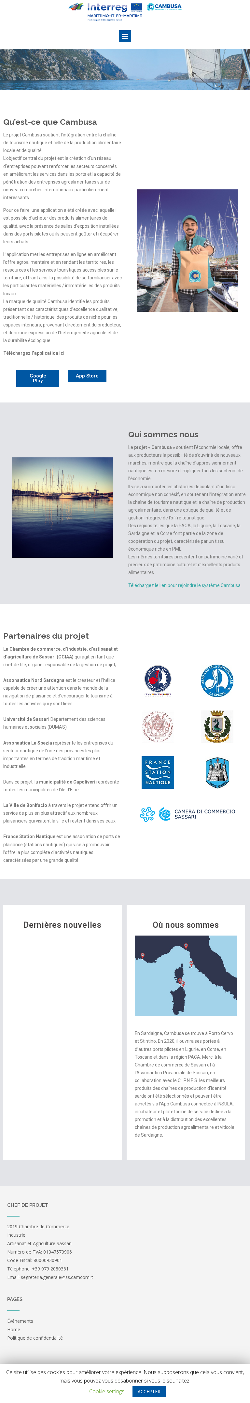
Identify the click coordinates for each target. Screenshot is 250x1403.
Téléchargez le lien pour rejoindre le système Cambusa (184, 585)
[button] (37, 378)
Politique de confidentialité (35, 1338)
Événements (20, 1321)
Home (13, 1329)
